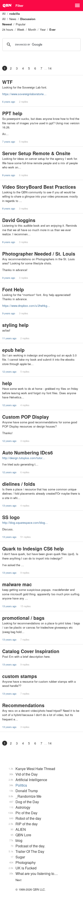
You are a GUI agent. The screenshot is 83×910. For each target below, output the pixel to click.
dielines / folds (18, 483)
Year (43, 29)
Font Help (13, 289)
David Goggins (18, 220)
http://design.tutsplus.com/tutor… (23, 458)
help (7, 383)
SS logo (11, 517)
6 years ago (8, 101)
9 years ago (8, 277)
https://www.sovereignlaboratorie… (24, 94)
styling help (15, 325)
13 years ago (9, 505)
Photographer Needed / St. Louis (38, 253)
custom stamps (19, 676)
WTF (7, 82)
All (4, 13)
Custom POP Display (25, 416)
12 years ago (9, 371)
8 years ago (8, 175)
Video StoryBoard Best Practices (39, 186)
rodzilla (14, 13)
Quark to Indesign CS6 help (33, 548)
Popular (20, 24)
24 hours (7, 29)
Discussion (27, 19)
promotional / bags (23, 617)
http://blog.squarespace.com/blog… (25, 522)
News (12, 19)
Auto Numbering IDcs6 (27, 452)
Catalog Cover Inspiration (30, 651)
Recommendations (23, 705)
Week (20, 29)
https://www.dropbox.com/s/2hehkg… (26, 305)
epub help (13, 350)
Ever (52, 29)
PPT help (12, 113)
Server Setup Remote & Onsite (36, 153)
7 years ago (8, 141)
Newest (7, 24)
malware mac (17, 584)
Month (32, 29)
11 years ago (9, 338)
